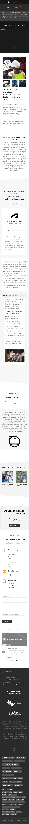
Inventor (4, 800)
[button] (5, 68)
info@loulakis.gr (12, 575)
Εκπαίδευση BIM (11, 121)
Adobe (20, 793)
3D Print (4, 793)
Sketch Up (22, 803)
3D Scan (10, 793)
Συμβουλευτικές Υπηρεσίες (8, 813)
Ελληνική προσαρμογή (7, 808)
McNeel (13, 724)
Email (16, 89)
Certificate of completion (8, 798)
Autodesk (9, 127)
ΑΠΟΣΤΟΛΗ (6, 622)
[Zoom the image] (14, 1)
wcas (10, 119)
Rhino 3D (16, 803)
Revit (15, 127)
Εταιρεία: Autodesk (13, 123)
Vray (11, 805)
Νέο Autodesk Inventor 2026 (15, 649)
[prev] (23, 92)
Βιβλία (15, 805)
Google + (13, 89)
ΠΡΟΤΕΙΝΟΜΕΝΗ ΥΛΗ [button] (10, 295)
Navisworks (5, 803)
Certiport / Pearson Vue (12, 736)
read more (8, 658)
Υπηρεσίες (18, 813)
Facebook (4, 89)
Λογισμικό (17, 808)
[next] (25, 92)
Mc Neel (18, 800)
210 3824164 (11, 587)
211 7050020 (11, 588)
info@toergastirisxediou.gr (14, 577)
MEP (23, 800)
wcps (12, 119)
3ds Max (15, 793)
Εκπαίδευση (16, 119)
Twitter (7, 89)
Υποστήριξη (13, 815)
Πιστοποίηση (5, 810)
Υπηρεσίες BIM (5, 815)
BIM (13, 127)
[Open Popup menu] (12, 7)
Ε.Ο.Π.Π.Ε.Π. (21, 805)
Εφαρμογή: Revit (6, 125)
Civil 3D (18, 798)
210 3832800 (11, 585)
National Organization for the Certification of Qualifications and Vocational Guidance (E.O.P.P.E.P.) (15, 739)
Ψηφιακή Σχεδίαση (15, 125)
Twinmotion (5, 805)
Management (12, 800)
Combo (23, 798)
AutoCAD (4, 796)
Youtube (15, 686)
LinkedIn (10, 89)
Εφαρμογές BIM (21, 123)
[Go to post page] (14, 640)
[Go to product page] (7, 477)
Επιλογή (10, 480)
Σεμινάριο (12, 810)
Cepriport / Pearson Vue (21, 724)
